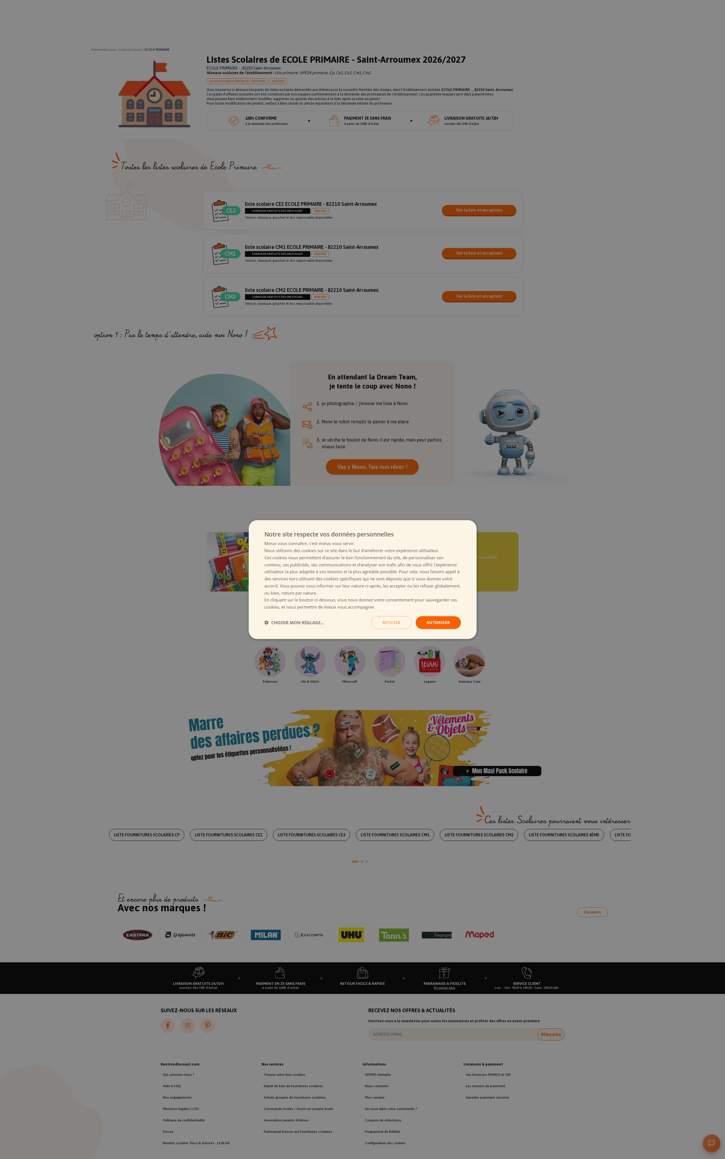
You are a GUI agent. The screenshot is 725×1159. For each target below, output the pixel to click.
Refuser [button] (391, 622)
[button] (294, 622)
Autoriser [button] (438, 622)
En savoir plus (389, 607)
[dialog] (363, 579)
